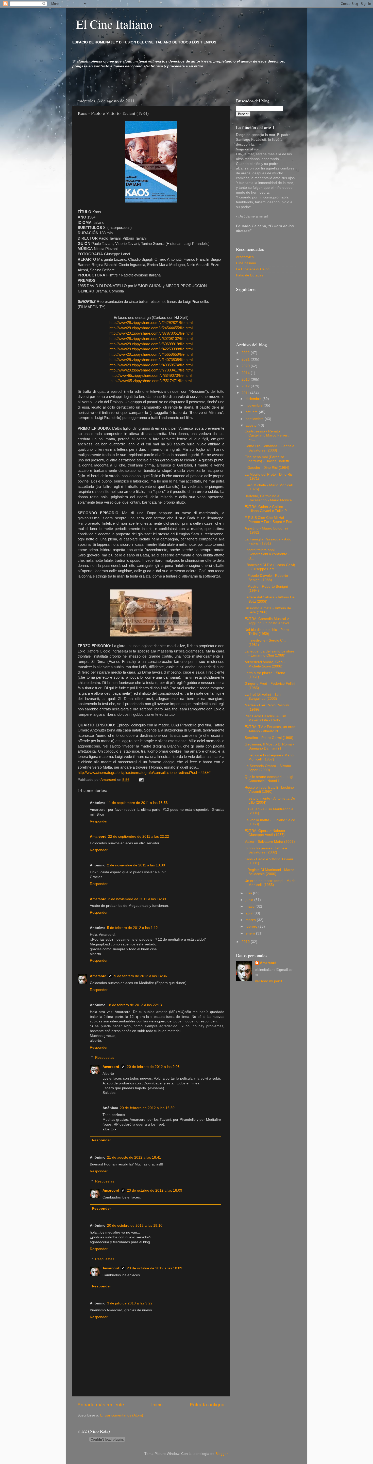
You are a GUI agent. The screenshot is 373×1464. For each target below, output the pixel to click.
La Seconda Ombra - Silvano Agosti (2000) (268, 768)
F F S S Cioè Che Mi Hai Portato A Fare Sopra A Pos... (270, 520)
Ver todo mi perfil (268, 981)
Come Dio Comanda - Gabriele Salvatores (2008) (269, 448)
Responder (99, 821)
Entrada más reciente (100, 1404)
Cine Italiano (246, 263)
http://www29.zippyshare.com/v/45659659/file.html (151, 354)
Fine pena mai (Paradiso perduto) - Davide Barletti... (268, 459)
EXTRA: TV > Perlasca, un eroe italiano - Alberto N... (270, 729)
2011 (246, 393)
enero (251, 933)
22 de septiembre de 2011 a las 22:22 (138, 836)
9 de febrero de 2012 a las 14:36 (140, 976)
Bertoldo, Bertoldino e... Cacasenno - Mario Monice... (270, 498)
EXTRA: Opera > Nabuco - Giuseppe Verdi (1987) (266, 833)
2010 (246, 942)
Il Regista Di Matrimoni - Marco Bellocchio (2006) (269, 872)
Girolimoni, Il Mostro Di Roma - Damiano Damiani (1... (269, 746)
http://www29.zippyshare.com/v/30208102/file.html (151, 339)
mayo (251, 906)
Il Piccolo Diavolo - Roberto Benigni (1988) (266, 578)
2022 (246, 353)
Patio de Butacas (249, 275)
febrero (252, 926)
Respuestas (104, 1058)
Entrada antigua (207, 1404)
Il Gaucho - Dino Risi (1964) (267, 468)
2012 (246, 386)
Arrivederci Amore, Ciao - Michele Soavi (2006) (265, 664)
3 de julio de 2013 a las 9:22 (129, 1303)
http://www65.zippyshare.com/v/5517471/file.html (151, 381)
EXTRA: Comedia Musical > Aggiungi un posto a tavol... (268, 621)
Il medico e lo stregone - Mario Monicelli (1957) (269, 757)
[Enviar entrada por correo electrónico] (141, 780)
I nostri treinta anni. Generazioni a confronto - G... (267, 554)
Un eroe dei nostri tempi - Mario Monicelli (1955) (270, 883)
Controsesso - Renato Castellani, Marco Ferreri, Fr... (267, 435)
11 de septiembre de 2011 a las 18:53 (137, 803)
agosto (252, 425)
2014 (246, 373)
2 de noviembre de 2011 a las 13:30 (136, 865)
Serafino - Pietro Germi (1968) (269, 738)
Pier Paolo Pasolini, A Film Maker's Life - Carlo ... (265, 718)
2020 (246, 366)
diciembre (254, 399)
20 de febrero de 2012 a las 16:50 (147, 1108)
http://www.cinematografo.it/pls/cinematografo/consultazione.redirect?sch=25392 (144, 773)
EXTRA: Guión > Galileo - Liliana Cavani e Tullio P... (267, 509)
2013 (246, 379)
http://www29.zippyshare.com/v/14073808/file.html (151, 360)
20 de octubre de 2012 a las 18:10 (134, 1225)
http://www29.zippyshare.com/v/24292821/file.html (151, 323)
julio (249, 893)
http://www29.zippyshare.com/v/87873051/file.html (151, 333)
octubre (252, 412)
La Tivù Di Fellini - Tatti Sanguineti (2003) (263, 696)
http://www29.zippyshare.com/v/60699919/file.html (151, 344)
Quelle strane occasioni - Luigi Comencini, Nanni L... (269, 779)
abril (249, 913)
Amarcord (98, 836)
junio (250, 900)
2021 (246, 359)
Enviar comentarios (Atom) (121, 1415)
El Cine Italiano (114, 24)
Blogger (221, 1454)
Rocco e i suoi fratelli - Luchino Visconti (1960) (269, 789)
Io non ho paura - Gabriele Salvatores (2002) (266, 850)
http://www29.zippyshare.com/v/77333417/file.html (151, 370)
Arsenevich (245, 257)
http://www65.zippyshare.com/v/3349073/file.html (151, 375)
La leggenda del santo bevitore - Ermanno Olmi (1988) (269, 653)
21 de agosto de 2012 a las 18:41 (134, 1157)
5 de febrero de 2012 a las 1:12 (132, 928)
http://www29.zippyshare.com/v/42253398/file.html (151, 349)
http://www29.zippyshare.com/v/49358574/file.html (151, 365)
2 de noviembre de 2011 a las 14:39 (137, 899)
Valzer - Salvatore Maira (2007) (270, 842)
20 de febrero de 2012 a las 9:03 (153, 1067)
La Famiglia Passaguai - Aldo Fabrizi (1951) (268, 541)
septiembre (255, 419)
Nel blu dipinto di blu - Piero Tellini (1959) (267, 632)
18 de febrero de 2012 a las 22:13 (134, 1005)
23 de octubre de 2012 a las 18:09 (154, 1190)
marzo (251, 920)
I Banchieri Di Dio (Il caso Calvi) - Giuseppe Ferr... (270, 567)
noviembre (255, 405)
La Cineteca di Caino (252, 269)
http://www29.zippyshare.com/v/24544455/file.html (151, 328)
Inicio (157, 1404)
